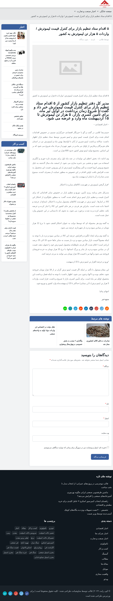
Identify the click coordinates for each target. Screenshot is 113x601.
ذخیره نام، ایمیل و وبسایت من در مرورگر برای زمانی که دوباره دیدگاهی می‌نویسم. (75, 448)
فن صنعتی (14, 543)
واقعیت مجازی (101, 574)
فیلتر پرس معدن (22, 538)
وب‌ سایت (105, 433)
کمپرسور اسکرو (48, 543)
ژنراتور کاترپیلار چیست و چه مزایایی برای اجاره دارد (17, 105)
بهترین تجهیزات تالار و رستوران (10, 203)
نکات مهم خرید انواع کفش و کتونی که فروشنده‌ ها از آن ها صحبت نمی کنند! (10, 38)
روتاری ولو (38, 548)
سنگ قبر (32, 552)
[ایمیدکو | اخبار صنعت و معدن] (105, 4)
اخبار (17, 528)
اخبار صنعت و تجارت (86, 11)
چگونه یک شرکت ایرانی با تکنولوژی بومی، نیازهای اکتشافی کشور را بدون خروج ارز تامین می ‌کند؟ (10, 251)
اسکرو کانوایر (26, 548)
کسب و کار (103, 548)
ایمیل (106, 418)
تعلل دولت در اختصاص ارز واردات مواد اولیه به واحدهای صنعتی (44, 330)
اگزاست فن (49, 548)
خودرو (51, 528)
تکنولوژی (104, 543)
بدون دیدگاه (83, 39)
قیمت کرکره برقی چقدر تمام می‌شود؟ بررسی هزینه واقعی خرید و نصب (10, 233)
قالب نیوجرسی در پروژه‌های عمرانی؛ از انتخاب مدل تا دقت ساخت (10, 154)
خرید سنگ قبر (21, 552)
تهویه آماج (25, 543)
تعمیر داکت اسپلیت (46, 533)
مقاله (24, 528)
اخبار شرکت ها (101, 533)
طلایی (101, 39)
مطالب (105, 559)
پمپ (8, 533)
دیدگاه (106, 366)
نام (107, 404)
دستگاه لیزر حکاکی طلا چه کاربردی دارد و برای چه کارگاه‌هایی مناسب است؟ (17, 90)
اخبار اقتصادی (102, 528)
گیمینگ (105, 554)
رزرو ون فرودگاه (18, 135)
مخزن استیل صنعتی (46, 552)
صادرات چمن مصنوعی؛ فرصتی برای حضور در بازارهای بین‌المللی (17, 74)
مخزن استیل (8, 552)
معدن (15, 533)
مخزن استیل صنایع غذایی (44, 557)
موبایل (105, 569)
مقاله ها (104, 564)
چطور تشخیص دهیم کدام (18, 117)
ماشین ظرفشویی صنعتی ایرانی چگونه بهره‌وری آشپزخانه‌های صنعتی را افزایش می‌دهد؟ (10, 171)
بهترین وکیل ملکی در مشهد (17, 127)
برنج (32, 538)
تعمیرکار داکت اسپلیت (45, 538)
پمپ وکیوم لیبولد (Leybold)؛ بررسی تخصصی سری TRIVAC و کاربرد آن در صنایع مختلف (10, 56)
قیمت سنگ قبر (12, 548)
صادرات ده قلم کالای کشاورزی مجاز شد (98, 342)
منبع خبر (105, 299)
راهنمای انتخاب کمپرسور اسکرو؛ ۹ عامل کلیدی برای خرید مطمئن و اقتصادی (10, 189)
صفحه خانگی (106, 11)
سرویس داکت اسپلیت (28, 533)
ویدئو (106, 579)
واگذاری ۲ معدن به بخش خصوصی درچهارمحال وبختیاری (70, 342)
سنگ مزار (35, 543)
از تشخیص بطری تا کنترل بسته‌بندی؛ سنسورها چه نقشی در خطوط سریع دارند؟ (10, 216)
